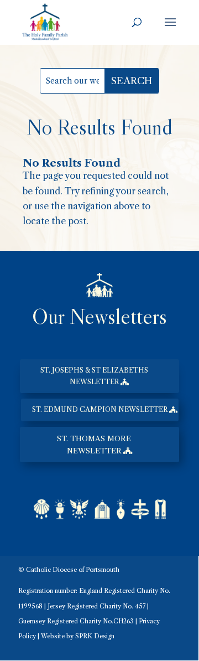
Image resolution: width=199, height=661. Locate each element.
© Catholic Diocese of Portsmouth (68, 570)
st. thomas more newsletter (94, 444)
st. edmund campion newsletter (99, 409)
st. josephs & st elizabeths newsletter (94, 375)
